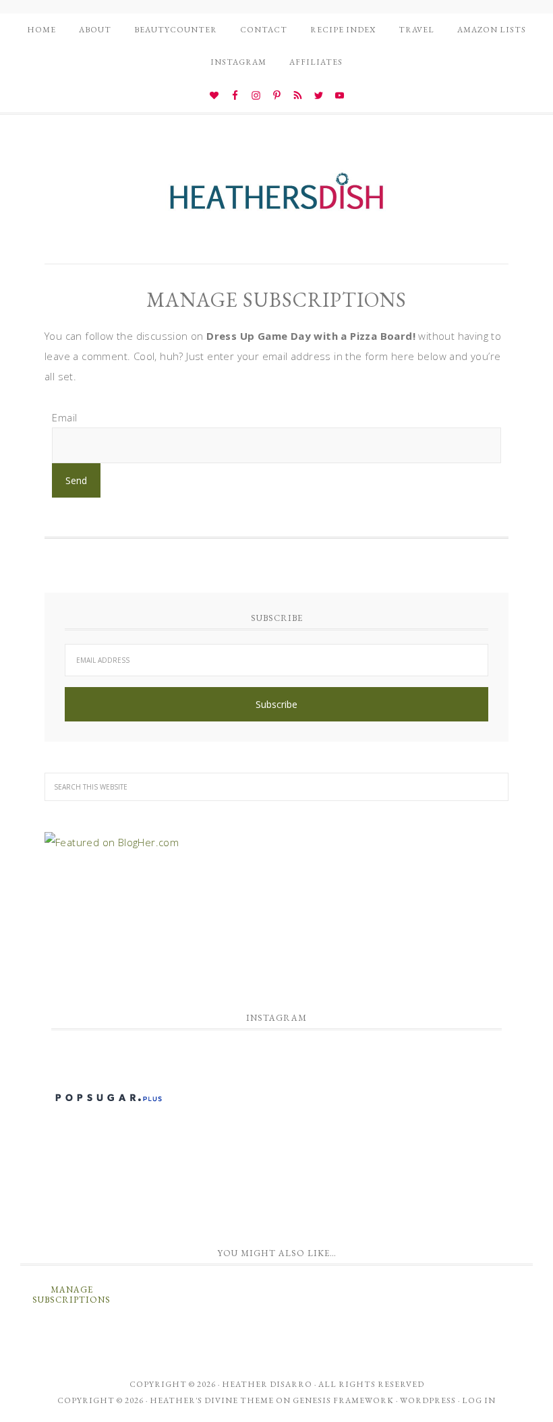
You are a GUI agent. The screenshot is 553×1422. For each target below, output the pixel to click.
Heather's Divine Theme (212, 1400)
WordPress (428, 1400)
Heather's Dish (276, 197)
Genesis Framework (343, 1400)
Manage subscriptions (71, 1295)
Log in (479, 1400)
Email (64, 417)
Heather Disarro (267, 1384)
